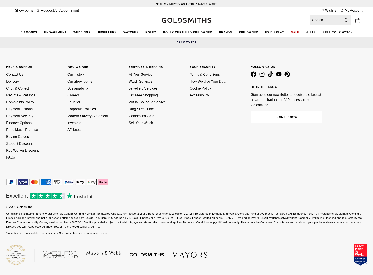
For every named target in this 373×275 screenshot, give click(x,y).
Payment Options (19, 109)
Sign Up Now (286, 117)
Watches (131, 32)
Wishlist (330, 10)
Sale (295, 32)
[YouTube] (279, 76)
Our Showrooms (79, 81)
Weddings (81, 32)
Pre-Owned (248, 32)
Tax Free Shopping (143, 95)
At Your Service (140, 74)
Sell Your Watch (338, 32)
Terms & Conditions (205, 74)
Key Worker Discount (22, 150)
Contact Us (14, 74)
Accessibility (199, 95)
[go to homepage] (186, 21)
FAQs (10, 157)
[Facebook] (254, 76)
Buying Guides (17, 136)
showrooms (23, 10)
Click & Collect (17, 88)
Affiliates (74, 130)
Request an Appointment (59, 10)
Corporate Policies (81, 109)
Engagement (55, 32)
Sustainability (77, 88)
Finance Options (19, 123)
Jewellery (107, 32)
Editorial (73, 102)
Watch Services (140, 81)
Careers (73, 95)
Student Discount (19, 143)
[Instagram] (263, 76)
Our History (76, 74)
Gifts (311, 32)
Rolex (150, 32)
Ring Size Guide (141, 109)
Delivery (12, 81)
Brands (225, 32)
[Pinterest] (288, 76)
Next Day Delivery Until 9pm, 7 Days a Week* (186, 3)
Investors (74, 123)
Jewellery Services (143, 88)
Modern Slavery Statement (87, 116)
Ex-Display (274, 32)
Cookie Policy (200, 88)
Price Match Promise (22, 130)
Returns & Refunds (20, 95)
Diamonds (29, 32)
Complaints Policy (20, 102)
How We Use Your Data (208, 81)
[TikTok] (271, 76)
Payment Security (19, 116)
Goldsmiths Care (141, 116)
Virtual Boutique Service (147, 102)
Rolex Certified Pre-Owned (187, 32)
